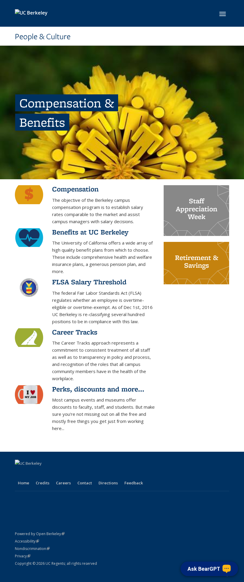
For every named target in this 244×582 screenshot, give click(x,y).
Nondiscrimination (32, 548)
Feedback (133, 483)
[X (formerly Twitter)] (31, 473)
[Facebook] (20, 473)
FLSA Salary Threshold (89, 281)
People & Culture (43, 36)
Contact (84, 483)
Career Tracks (74, 332)
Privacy (22, 556)
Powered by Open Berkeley (40, 533)
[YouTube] (55, 473)
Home (23, 483)
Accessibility (27, 541)
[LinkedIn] (43, 473)
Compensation (75, 189)
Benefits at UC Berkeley (90, 232)
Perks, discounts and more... (98, 389)
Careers (63, 483)
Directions (108, 483)
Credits (42, 483)
